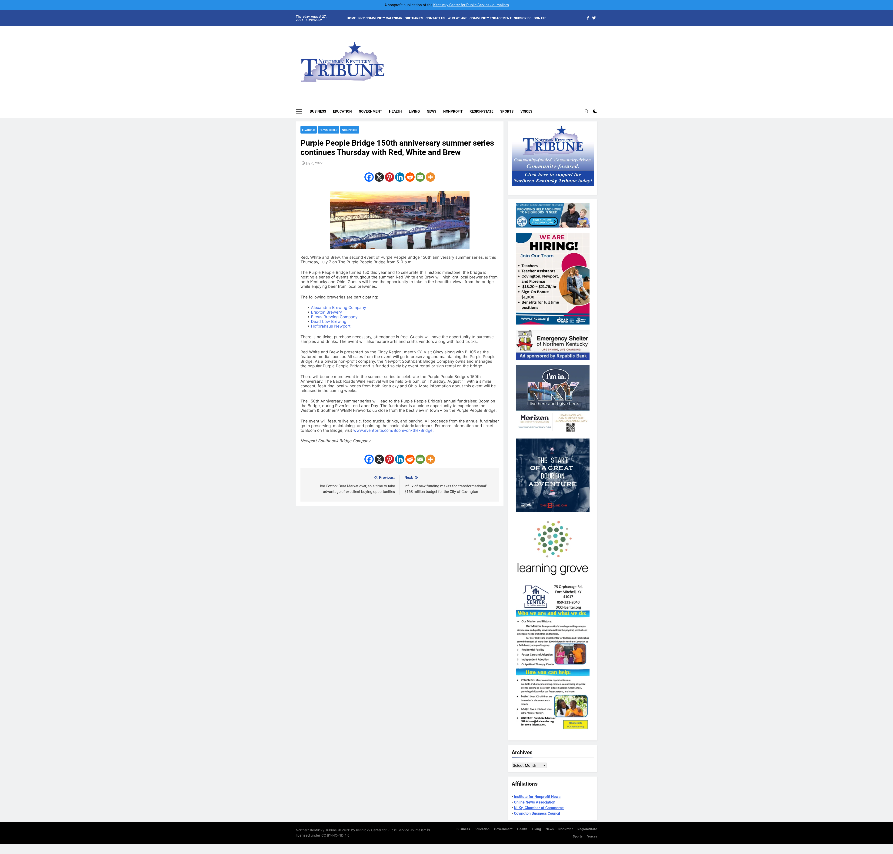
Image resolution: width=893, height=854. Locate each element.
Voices (526, 111)
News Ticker (328, 130)
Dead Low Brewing (328, 321)
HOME (351, 18)
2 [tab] (599, 42)
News (431, 111)
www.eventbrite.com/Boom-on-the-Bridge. (393, 430)
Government (370, 111)
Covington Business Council (537, 813)
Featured (308, 130)
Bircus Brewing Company (334, 317)
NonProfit (453, 111)
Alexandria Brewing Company (338, 307)
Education (342, 111)
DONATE (540, 18)
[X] (379, 177)
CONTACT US (435, 18)
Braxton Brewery (326, 312)
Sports (506, 111)
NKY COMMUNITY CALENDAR (380, 18)
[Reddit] (410, 177)
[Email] (420, 177)
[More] (430, 177)
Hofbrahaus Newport (330, 326)
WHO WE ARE (457, 18)
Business (318, 111)
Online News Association (534, 802)
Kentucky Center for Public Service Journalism (471, 5)
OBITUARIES (414, 18)
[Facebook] (369, 177)
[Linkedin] (399, 177)
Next (588, 58)
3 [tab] (599, 49)
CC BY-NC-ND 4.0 (335, 835)
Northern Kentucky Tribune (316, 830)
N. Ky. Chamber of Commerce (539, 808)
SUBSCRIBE (522, 18)
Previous (599, 58)
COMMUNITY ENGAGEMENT (491, 18)
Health (395, 111)
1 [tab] (599, 35)
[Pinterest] (389, 177)
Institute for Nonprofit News (537, 796)
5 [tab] (599, 63)
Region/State (481, 111)
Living (414, 111)
